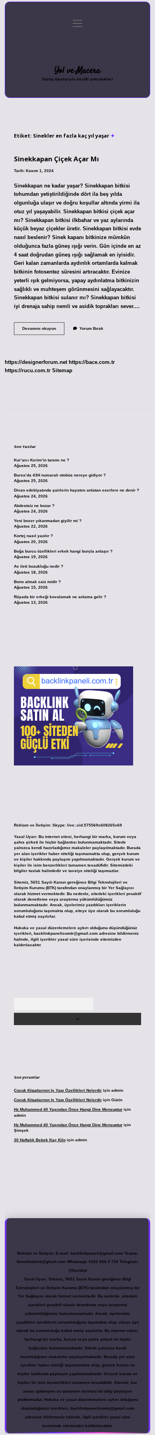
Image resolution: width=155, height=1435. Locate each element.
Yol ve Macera (77, 70)
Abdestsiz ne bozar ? (34, 505)
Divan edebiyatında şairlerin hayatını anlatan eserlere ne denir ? (76, 490)
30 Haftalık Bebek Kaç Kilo (40, 1140)
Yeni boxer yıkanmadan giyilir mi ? (47, 521)
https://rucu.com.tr (27, 370)
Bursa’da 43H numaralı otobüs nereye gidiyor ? (60, 475)
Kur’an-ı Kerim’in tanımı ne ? (41, 460)
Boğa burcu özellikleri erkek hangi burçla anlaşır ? (63, 551)
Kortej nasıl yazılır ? (33, 536)
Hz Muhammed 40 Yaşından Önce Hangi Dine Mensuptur (68, 1109)
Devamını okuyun (43, 330)
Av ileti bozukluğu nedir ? (38, 566)
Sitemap (62, 370)
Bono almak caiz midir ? (37, 582)
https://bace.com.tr (92, 362)
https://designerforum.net (36, 362)
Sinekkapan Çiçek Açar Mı (56, 158)
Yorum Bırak (91, 328)
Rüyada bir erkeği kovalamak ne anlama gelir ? (60, 597)
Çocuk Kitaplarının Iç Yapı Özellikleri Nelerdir (58, 1090)
